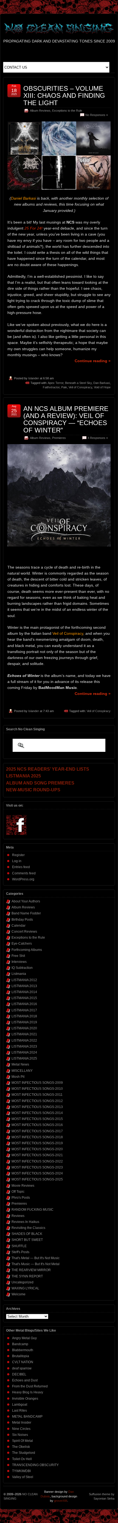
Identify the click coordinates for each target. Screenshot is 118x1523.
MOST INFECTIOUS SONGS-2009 (37, 1083)
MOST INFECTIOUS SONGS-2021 (37, 1155)
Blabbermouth (22, 1350)
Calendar (19, 925)
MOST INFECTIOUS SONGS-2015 (37, 1119)
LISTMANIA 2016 (24, 1004)
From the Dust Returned (30, 1386)
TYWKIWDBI (21, 1471)
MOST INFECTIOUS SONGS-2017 (37, 1131)
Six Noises (20, 1435)
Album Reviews (40, 110)
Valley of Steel (22, 1477)
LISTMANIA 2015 (24, 998)
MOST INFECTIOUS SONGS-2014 (37, 1113)
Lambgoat (19, 1404)
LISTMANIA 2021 (24, 1034)
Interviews (19, 962)
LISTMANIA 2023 (24, 1046)
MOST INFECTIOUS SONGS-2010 (37, 1089)
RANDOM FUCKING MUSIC (33, 1209)
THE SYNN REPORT (27, 1276)
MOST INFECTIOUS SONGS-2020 (37, 1149)
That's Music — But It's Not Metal (36, 1264)
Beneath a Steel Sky (78, 382)
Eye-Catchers (22, 943)
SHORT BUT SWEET (27, 1240)
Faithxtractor (51, 387)
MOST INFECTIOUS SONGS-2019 (37, 1143)
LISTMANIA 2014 (24, 992)
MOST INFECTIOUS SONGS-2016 (37, 1125)
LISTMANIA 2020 (24, 1028)
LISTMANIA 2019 (24, 1022)
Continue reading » (93, 361)
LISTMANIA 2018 (24, 1016)
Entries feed (21, 867)
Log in (16, 861)
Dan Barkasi (101, 382)
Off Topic (18, 1192)
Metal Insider (21, 1422)
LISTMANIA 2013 (24, 986)
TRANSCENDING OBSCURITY (35, 1465)
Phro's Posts (21, 1198)
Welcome (19, 1294)
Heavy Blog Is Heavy (27, 1392)
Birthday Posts (22, 919)
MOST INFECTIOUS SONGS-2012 (37, 1101)
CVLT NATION (22, 1362)
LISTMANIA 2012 (24, 980)
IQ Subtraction (22, 968)
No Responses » (96, 115)
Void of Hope (102, 387)
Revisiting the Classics (28, 1228)
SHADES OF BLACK (27, 1234)
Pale (64, 387)
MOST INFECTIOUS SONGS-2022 (37, 1161)
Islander (33, 378)
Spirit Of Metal (22, 1441)
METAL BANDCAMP (27, 1416)
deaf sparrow (22, 1368)
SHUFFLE (19, 1246)
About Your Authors (26, 901)
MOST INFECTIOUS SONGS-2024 (37, 1173)
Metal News (20, 1064)
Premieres (59, 437)
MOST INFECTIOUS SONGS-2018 (37, 1137)
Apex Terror (55, 382)
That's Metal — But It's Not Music (36, 1258)
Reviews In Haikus (25, 1222)
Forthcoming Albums (27, 950)
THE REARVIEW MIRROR (31, 1270)
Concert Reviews (24, 931)
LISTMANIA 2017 (24, 1010)
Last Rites (19, 1410)
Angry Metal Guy (24, 1338)
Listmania (19, 974)
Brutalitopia (20, 1356)
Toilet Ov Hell (22, 1459)
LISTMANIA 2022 (24, 1040)
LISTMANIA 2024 (24, 1052)
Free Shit (18, 956)
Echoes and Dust (25, 1380)
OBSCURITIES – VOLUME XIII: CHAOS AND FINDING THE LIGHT (64, 95)
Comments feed (24, 873)
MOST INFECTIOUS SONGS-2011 (37, 1095)
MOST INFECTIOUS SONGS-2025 (37, 1179)
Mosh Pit (18, 1077)
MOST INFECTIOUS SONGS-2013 (37, 1107)
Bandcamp (20, 1344)
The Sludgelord (23, 1453)
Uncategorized (22, 1282)
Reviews (18, 1216)
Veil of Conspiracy (80, 387)
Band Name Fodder (26, 913)
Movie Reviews (23, 1186)
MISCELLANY (22, 1071)
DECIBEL (19, 1374)
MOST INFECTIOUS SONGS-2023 (37, 1167)
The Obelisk (21, 1447)
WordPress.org (23, 879)
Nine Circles (21, 1429)
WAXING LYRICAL (25, 1288)
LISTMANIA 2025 (24, 1058)
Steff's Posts (20, 1252)
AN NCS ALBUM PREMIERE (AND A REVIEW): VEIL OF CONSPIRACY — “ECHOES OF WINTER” (65, 419)
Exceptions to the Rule (67, 110)
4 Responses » (98, 437)
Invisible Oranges (25, 1398)
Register (18, 855)
